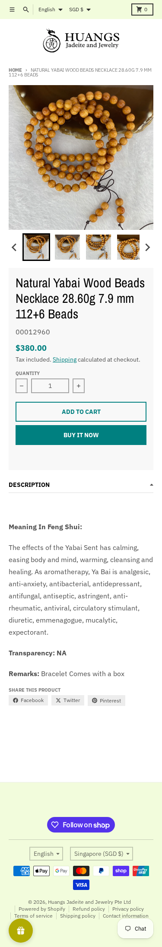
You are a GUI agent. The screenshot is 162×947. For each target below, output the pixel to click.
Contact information (126, 915)
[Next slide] (147, 247)
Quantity (28, 373)
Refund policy (89, 909)
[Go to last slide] (15, 247)
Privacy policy (128, 909)
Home (15, 70)
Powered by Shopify (42, 909)
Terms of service (33, 915)
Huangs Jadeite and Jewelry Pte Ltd (89, 902)
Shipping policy (77, 915)
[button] (36, 247)
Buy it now (81, 435)
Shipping (64, 359)
